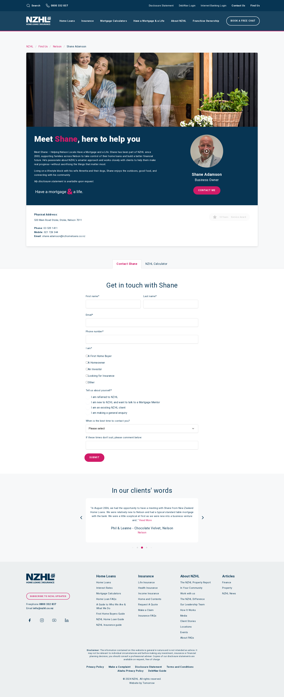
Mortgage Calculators (108, 593)
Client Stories (188, 621)
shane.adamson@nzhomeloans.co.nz (63, 236)
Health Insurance (148, 587)
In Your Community (191, 587)
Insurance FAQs (147, 615)
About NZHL (190, 576)
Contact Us (238, 5)
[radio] (123, 397)
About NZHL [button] (178, 20)
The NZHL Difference (192, 599)
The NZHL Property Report (195, 582)
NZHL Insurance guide (109, 624)
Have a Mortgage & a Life (149, 20)
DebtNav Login (187, 5)
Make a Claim (146, 610)
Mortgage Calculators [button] (113, 20)
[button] (132, 547)
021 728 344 (51, 232)
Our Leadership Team (192, 604)
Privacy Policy (95, 666)
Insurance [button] (87, 20)
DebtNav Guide (157, 670)
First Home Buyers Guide (110, 613)
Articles (228, 576)
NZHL (29, 46)
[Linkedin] (67, 621)
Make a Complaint (119, 666)
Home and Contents (149, 599)
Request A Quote (148, 604)
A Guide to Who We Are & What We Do (111, 606)
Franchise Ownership (206, 20)
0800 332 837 (59, 5)
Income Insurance (148, 593)
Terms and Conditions (180, 666)
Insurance (146, 576)
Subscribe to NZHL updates (48, 596)
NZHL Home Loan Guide (110, 619)
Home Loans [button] (67, 20)
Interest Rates (104, 587)
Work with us (187, 593)
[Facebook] (30, 621)
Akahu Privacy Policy (130, 670)
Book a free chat (243, 20)
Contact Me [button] (206, 190)
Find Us (255, 5)
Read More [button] (145, 520)
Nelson (57, 46)
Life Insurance (146, 582)
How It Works (188, 610)
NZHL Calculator (156, 263)
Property (227, 587)
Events (184, 632)
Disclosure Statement (161, 5)
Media (183, 615)
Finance (226, 582)
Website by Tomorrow (142, 683)
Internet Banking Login (213, 5)
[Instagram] (42, 621)
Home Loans (106, 576)
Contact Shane (127, 263)
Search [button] (36, 5)
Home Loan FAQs (106, 599)
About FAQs (187, 637)
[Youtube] (54, 621)
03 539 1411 (51, 228)
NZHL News (229, 593)
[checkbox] (100, 369)
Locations (186, 626)
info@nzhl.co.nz (43, 608)
